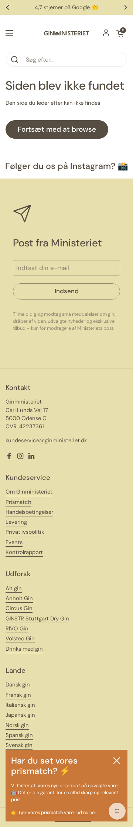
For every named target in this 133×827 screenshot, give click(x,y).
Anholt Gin (19, 598)
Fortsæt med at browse (57, 129)
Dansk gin (18, 684)
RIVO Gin (17, 628)
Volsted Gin (20, 638)
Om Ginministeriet (29, 491)
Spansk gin (19, 735)
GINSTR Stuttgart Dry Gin (37, 618)
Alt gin (14, 588)
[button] (120, 33)
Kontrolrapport (24, 552)
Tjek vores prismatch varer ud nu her (57, 812)
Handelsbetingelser (29, 512)
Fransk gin (18, 695)
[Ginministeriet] (66, 33)
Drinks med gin (24, 649)
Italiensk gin (20, 705)
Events (14, 542)
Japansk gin (20, 715)
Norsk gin (17, 725)
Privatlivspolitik (25, 532)
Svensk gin (19, 745)
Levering (16, 522)
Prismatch (18, 502)
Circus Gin (19, 608)
